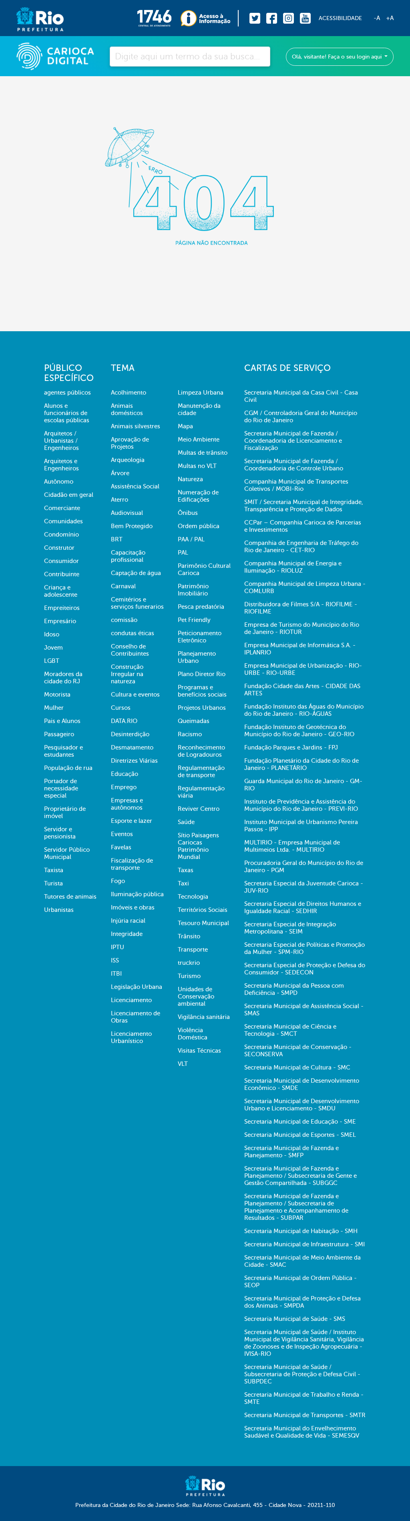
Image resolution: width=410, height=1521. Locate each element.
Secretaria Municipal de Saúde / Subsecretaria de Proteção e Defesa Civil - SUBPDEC (302, 1374)
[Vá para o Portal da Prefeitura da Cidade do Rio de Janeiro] (32, 18)
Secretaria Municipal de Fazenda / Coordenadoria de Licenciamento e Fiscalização (293, 440)
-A (377, 18)
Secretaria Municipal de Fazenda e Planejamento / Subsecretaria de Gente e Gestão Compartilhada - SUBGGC (300, 1175)
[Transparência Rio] (210, 18)
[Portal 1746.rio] (159, 18)
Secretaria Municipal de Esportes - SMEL (300, 1135)
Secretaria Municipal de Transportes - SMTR (305, 1415)
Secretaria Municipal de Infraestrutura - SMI (304, 1244)
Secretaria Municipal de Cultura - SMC (297, 1067)
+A (390, 18)
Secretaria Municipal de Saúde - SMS (294, 1319)
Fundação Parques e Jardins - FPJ (291, 747)
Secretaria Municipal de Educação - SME (300, 1121)
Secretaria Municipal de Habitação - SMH (301, 1231)
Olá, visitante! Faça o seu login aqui (337, 57)
